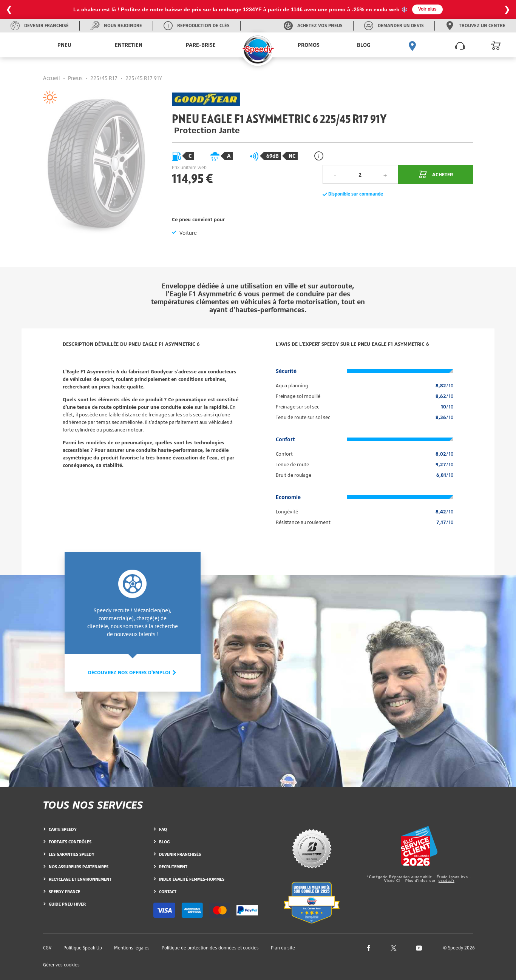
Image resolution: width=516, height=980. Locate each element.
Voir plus (427, 9)
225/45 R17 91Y (143, 78)
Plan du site (283, 948)
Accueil (51, 78)
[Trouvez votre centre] (412, 44)
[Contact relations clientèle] (460, 44)
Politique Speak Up (82, 948)
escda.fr (446, 881)
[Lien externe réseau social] (369, 947)
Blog (363, 45)
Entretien (128, 45)
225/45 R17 (103, 78)
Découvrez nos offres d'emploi (130, 672)
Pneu (64, 45)
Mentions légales (132, 948)
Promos (309, 45)
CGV (47, 948)
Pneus (75, 78)
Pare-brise (201, 45)
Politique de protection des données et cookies (210, 948)
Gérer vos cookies (61, 965)
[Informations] (318, 155)
